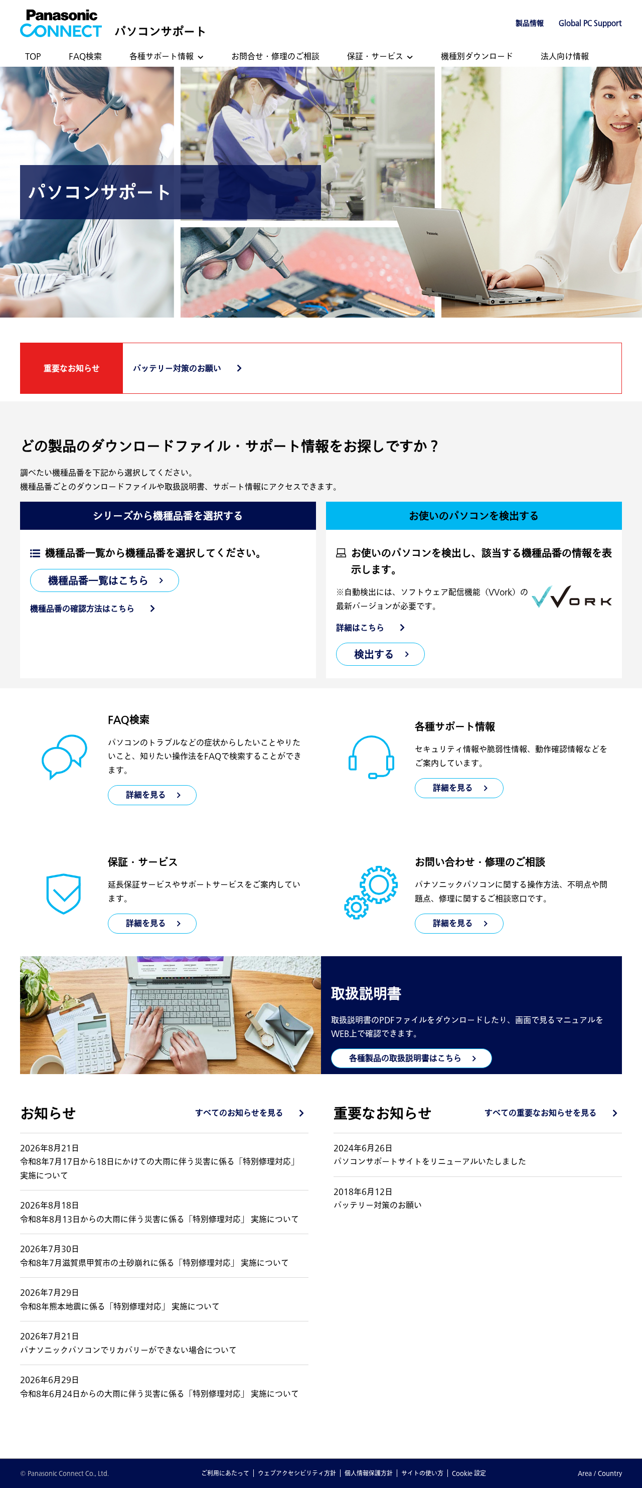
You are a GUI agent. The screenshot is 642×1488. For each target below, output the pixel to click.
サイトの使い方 (422, 1473)
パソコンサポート (160, 31)
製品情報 (530, 23)
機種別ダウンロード (477, 56)
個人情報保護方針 (369, 1473)
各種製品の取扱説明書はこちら (405, 1058)
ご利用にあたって (225, 1473)
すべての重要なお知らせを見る (541, 1113)
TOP (33, 56)
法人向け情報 (565, 56)
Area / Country (600, 1473)
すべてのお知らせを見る (239, 1113)
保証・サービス (375, 56)
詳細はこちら (360, 628)
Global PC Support (590, 23)
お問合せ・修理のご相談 (275, 56)
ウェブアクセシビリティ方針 (297, 1473)
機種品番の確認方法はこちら (82, 609)
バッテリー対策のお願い (177, 368)
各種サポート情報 (161, 56)
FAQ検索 (85, 56)
